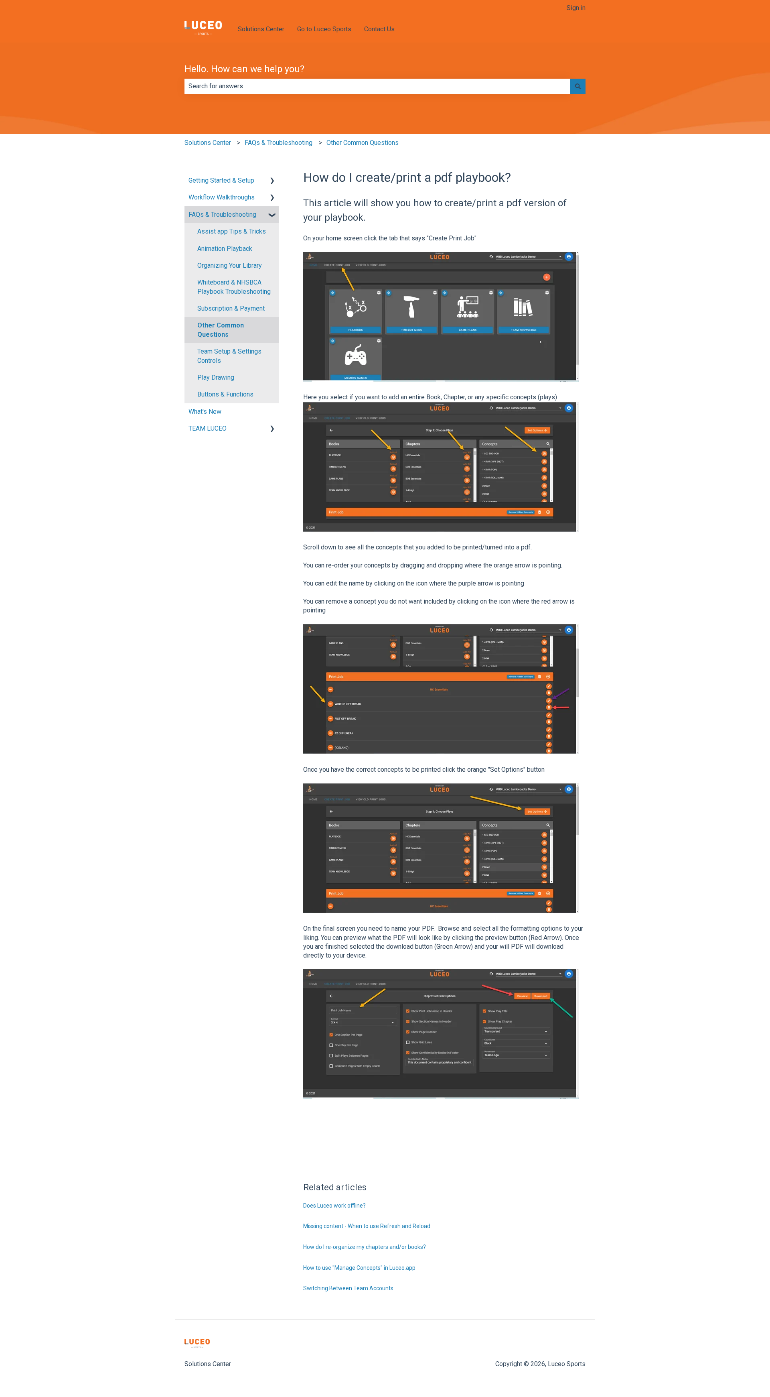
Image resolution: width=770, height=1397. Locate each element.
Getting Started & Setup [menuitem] (221, 180)
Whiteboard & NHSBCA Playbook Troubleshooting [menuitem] (234, 287)
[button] (272, 181)
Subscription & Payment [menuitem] (231, 308)
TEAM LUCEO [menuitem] (207, 428)
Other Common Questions (362, 142)
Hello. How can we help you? (244, 69)
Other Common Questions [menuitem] (220, 329)
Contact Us (379, 29)
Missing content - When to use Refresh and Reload (366, 1226)
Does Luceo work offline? (334, 1205)
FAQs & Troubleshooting (278, 142)
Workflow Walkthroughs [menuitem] (221, 197)
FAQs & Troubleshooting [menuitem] (222, 214)
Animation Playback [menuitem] (224, 248)
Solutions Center (261, 29)
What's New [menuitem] (204, 411)
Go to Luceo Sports (324, 29)
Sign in (576, 8)
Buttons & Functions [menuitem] (225, 394)
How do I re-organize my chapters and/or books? (364, 1247)
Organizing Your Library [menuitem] (229, 265)
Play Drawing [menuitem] (215, 377)
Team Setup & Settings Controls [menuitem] (229, 356)
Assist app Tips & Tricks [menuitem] (231, 231)
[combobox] (377, 86)
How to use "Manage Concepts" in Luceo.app (359, 1268)
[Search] (578, 86)
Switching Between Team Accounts (348, 1288)
